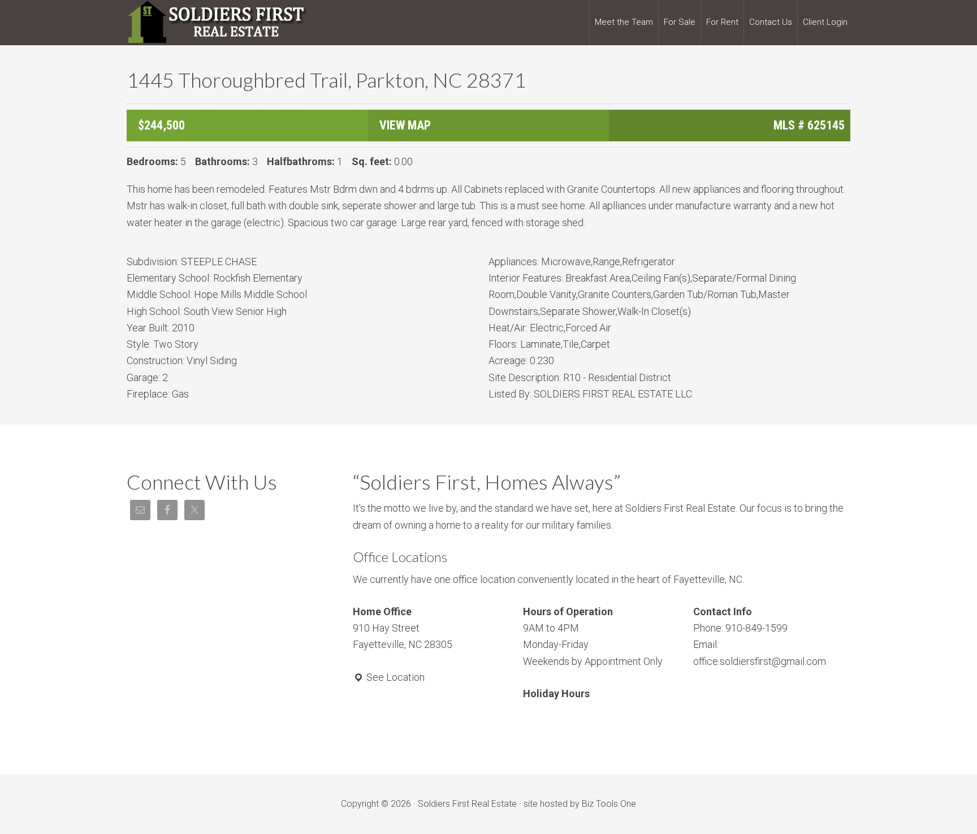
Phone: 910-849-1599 (740, 628)
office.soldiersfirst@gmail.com (759, 661)
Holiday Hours (556, 693)
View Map (405, 125)
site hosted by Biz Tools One (580, 803)
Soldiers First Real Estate (217, 22)
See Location (394, 677)
